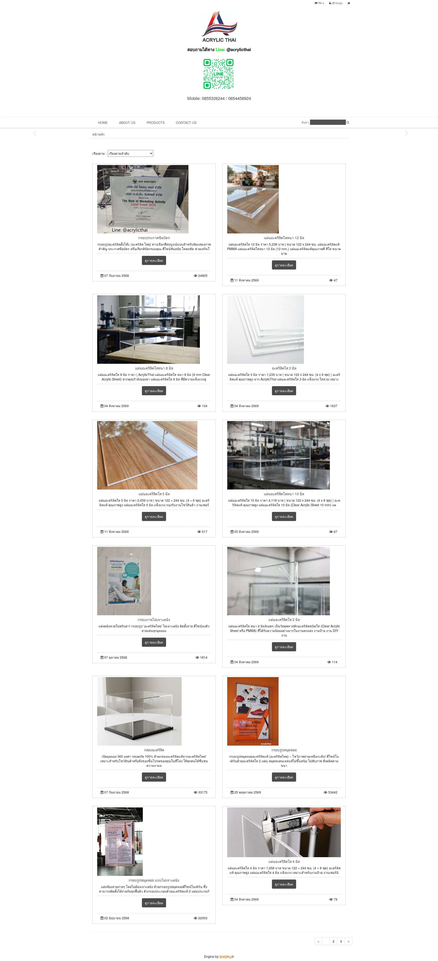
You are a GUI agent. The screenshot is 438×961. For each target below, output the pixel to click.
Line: (219, 49)
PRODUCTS (155, 122)
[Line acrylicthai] (219, 73)
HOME (103, 122)
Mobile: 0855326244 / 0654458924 (219, 98)
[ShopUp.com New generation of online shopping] (226, 956)
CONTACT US (186, 122)
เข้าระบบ (336, 3)
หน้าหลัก (98, 134)
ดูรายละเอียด (154, 260)
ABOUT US (127, 122)
